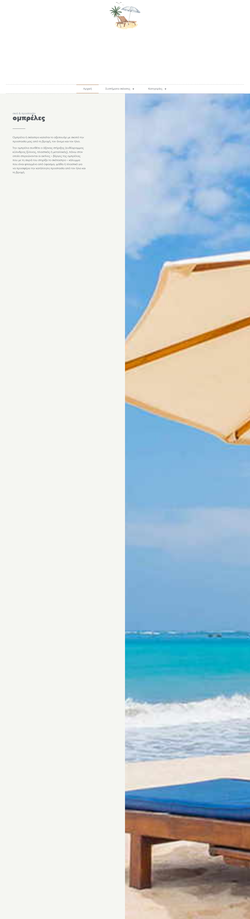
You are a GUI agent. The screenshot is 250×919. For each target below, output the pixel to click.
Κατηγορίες (155, 89)
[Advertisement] (125, 55)
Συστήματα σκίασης (117, 89)
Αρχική (87, 89)
